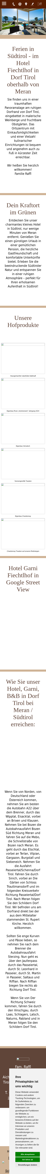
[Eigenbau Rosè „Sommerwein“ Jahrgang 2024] (23, 380)
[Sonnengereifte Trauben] (23, 450)
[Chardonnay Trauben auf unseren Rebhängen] (23, 520)
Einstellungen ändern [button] (27, 1165)
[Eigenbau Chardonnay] (23, 485)
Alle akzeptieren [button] (28, 1154)
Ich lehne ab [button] (27, 1160)
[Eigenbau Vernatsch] (23, 415)
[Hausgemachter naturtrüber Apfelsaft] (23, 345)
